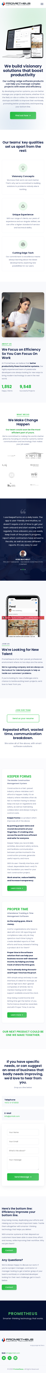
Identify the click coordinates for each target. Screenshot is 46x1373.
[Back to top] (39, 1368)
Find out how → (23, 115)
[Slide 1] (21, 569)
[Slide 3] (25, 569)
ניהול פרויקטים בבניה (37, 1345)
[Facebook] (4, 1358)
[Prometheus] (16, 4)
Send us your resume (23, 718)
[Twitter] (10, 1358)
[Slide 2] (23, 569)
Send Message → (23, 1176)
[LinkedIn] (15, 1358)
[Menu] (42, 4)
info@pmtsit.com (12, 1116)
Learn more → (17, 888)
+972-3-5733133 (11, 1102)
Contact (9, 1250)
